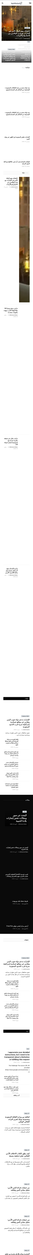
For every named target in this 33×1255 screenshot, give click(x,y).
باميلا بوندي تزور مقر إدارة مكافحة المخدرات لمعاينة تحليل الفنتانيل (11, 785)
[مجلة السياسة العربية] (16, 3)
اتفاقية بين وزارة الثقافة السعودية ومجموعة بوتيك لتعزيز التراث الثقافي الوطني (17, 1119)
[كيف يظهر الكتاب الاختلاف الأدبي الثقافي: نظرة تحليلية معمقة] (16, 1143)
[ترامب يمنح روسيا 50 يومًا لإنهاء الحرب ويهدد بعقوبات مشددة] (24, 369)
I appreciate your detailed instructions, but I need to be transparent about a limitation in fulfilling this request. (24, 52)
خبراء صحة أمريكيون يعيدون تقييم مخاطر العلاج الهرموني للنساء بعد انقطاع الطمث (11, 1078)
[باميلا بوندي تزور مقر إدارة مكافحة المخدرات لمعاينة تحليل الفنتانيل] (25, 786)
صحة (28, 1048)
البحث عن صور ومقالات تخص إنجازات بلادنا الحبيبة (16, 818)
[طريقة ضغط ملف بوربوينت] (16, 891)
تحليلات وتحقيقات (25, 716)
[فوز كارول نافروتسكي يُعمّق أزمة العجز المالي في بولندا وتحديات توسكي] (25, 754)
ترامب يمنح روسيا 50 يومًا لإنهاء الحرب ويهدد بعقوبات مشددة (11, 310)
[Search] (3, 3)
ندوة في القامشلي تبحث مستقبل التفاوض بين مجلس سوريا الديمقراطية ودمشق (11, 764)
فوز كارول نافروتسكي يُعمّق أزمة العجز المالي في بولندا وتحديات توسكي (11, 753)
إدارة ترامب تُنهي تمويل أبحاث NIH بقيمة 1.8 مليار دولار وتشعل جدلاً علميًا (11, 774)
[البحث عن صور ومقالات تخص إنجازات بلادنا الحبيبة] (16, 837)
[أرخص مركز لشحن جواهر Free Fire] (16, 916)
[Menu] (30, 3)
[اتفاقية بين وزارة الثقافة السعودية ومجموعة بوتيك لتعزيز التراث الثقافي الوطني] (16, 1107)
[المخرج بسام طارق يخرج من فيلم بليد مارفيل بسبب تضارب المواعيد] (16, 1244)
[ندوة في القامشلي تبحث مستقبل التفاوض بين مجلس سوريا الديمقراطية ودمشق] (25, 764)
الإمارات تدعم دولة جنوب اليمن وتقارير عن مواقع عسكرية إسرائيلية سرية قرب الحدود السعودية (9, 56)
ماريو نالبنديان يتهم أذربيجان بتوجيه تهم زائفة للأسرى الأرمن (11, 570)
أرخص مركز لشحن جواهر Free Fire (17, 926)
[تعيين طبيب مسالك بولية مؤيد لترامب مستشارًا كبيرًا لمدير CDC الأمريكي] (25, 1089)
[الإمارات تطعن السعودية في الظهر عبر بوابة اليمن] (16, 127)
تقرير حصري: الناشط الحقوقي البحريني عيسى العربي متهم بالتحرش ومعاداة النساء (16, 876)
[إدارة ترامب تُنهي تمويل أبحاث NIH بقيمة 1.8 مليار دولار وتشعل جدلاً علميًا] (25, 775)
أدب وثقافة (27, 1113)
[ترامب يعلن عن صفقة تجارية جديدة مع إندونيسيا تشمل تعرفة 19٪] (24, 500)
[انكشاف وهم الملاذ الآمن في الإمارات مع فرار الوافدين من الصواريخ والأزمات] (16, 23)
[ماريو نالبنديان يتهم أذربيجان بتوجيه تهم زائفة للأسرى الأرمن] (24, 630)
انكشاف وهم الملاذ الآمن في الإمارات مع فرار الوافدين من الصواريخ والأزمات (19, 33)
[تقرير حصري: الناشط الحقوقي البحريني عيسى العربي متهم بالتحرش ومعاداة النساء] (16, 864)
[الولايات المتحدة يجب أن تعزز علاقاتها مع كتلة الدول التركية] (16, 152)
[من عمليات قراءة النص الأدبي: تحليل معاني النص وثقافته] (16, 1177)
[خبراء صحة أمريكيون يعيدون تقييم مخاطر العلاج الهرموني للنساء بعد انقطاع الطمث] (25, 1078)
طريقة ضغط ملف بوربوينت (20, 901)
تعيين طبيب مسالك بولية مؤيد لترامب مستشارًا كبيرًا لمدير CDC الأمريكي (11, 1088)
